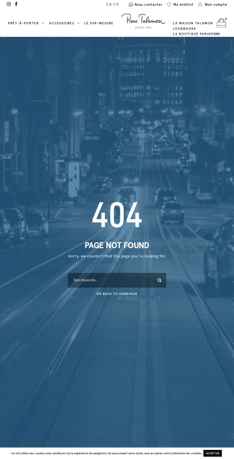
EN (109, 4)
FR (116, 4)
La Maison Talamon (193, 23)
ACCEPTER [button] (212, 453)
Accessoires (61, 23)
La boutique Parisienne (197, 34)
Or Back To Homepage (117, 294)
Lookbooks (184, 29)
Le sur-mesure (99, 23)
